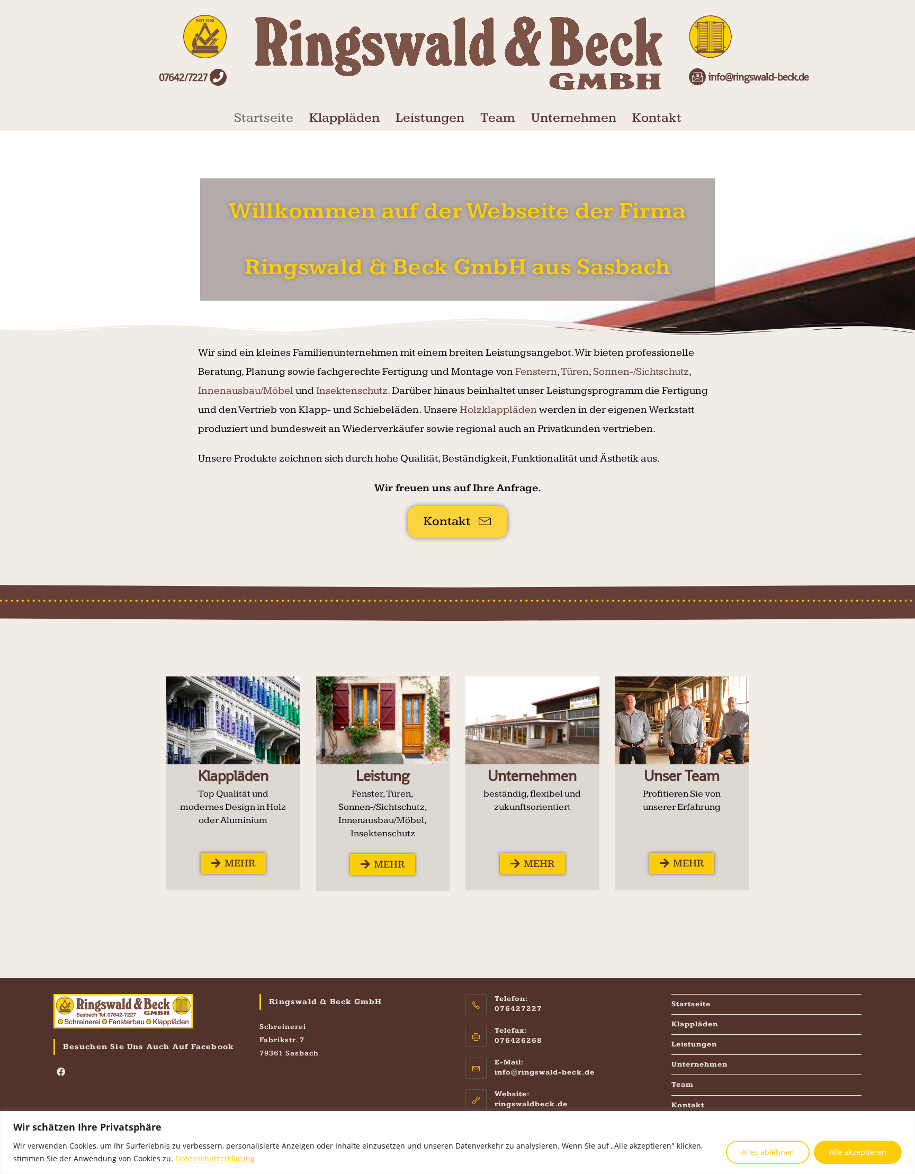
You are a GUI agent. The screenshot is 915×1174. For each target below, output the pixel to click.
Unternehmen (573, 117)
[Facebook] (61, 1073)
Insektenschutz (352, 390)
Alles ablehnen (767, 1152)
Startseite (263, 117)
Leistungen (430, 117)
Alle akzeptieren (857, 1152)
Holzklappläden (498, 409)
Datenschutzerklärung (215, 1158)
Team (497, 117)
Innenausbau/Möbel (245, 390)
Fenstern (536, 371)
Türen (575, 371)
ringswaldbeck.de (531, 1104)
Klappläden (344, 117)
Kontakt (656, 117)
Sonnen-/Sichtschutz (641, 371)
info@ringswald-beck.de (545, 1072)
